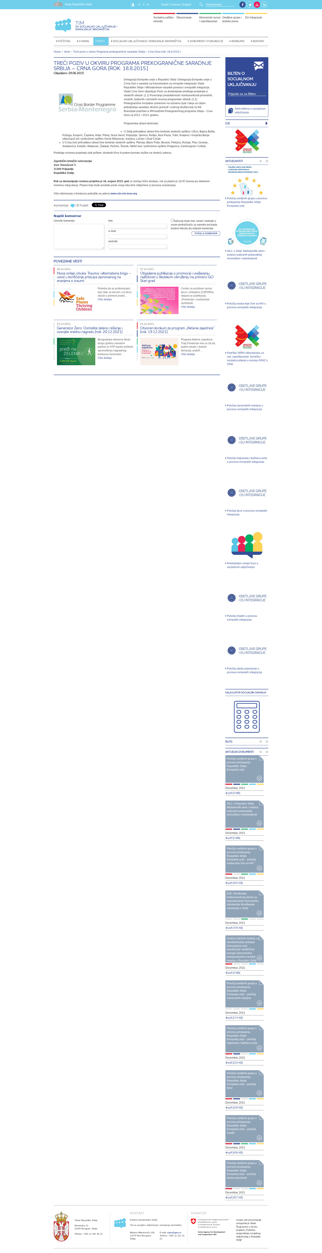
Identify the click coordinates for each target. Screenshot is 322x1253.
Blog (228, 741)
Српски (175, 4)
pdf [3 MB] (234, 793)
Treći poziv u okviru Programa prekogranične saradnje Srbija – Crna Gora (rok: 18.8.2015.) (133, 65)
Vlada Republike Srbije (78, 4)
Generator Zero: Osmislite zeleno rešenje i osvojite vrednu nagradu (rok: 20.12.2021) (89, 329)
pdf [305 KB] (235, 883)
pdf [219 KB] (235, 1062)
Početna (64, 41)
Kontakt (258, 41)
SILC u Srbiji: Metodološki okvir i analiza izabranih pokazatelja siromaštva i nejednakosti (246, 254)
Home (57, 51)
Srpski (164, 4)
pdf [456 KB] (235, 1152)
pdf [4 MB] (234, 972)
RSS (264, 5)
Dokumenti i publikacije (206, 41)
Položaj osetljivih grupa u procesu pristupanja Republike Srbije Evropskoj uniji (247, 202)
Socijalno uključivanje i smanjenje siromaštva (147, 41)
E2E (227, 123)
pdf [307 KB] (235, 1197)
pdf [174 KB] (235, 1017)
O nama (84, 41)
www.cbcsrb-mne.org (123, 193)
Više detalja (105, 299)
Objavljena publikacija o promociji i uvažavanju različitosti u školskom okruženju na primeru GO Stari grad (177, 276)
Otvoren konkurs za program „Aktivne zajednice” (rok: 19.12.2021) (177, 329)
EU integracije (253, 17)
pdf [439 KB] (235, 1107)
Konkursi (238, 41)
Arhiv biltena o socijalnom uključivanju (250, 110)
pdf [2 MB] (234, 838)
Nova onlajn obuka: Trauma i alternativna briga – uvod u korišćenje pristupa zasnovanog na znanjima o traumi (94, 276)
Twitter (250, 5)
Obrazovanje (184, 17)
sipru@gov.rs (174, 1232)
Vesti (100, 41)
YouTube (257, 5)
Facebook (242, 5)
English (186, 4)
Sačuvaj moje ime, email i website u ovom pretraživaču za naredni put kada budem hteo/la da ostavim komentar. (194, 224)
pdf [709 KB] (235, 927)
